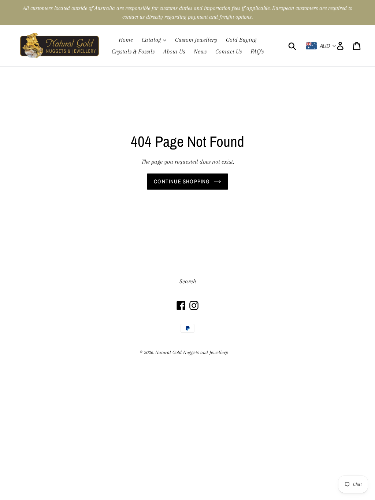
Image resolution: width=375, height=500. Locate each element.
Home (126, 39)
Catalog (152, 39)
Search (187, 281)
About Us (174, 51)
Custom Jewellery (196, 39)
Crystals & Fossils (133, 51)
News (200, 51)
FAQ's (257, 51)
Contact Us (228, 51)
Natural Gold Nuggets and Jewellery (191, 352)
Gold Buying (241, 39)
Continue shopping (182, 181)
